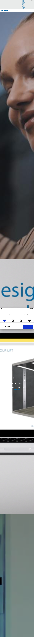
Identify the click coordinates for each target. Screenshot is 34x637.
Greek (23, 1)
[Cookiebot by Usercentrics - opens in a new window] (29, 309)
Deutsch (23, 2)
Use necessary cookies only (6, 327)
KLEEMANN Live (17, 384)
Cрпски (23, 8)
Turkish (23, 5)
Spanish (23, 7)
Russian (23, 4)
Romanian (23, 6)
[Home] (4, 10)
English (23, 0)
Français (23, 3)
